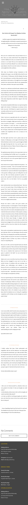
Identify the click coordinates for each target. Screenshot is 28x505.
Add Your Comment (14, 435)
